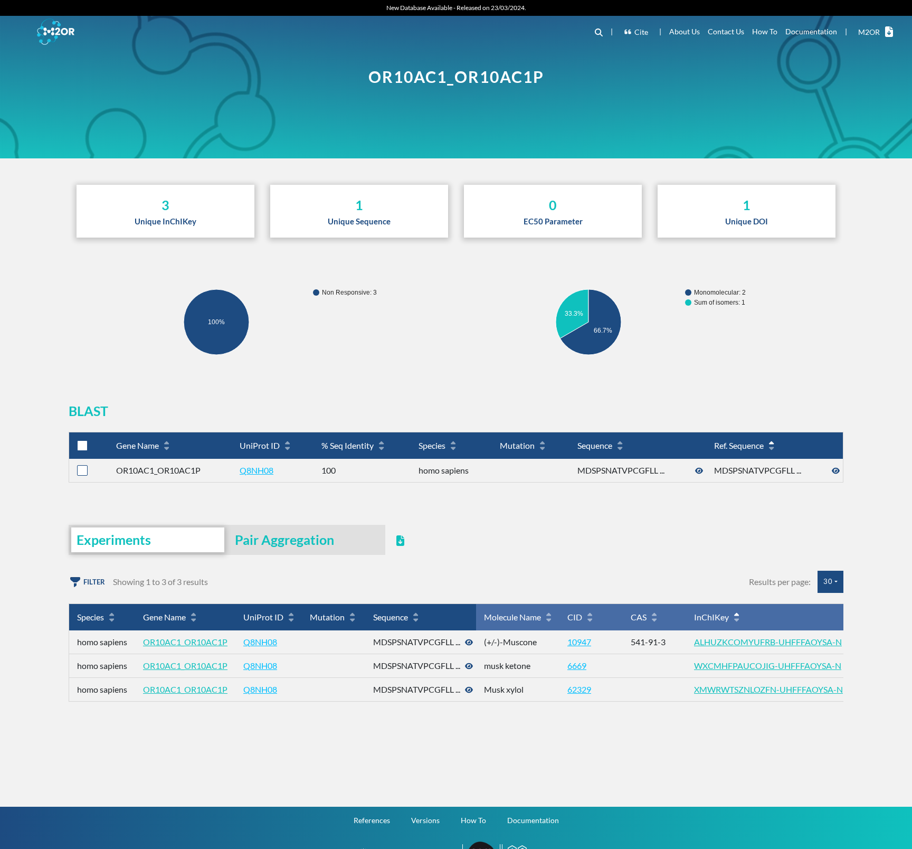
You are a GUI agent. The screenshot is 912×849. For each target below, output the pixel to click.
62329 (579, 689)
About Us (684, 31)
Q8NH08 (256, 470)
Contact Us (726, 31)
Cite (641, 31)
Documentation (811, 31)
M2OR (869, 31)
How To (764, 31)
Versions (425, 820)
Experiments (114, 540)
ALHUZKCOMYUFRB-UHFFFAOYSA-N (768, 642)
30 (828, 581)
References (372, 820)
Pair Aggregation (284, 540)
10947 (579, 642)
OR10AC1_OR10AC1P (185, 642)
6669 (576, 666)
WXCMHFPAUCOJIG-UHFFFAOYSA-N (767, 666)
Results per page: (780, 582)
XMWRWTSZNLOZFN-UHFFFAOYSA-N (768, 689)
